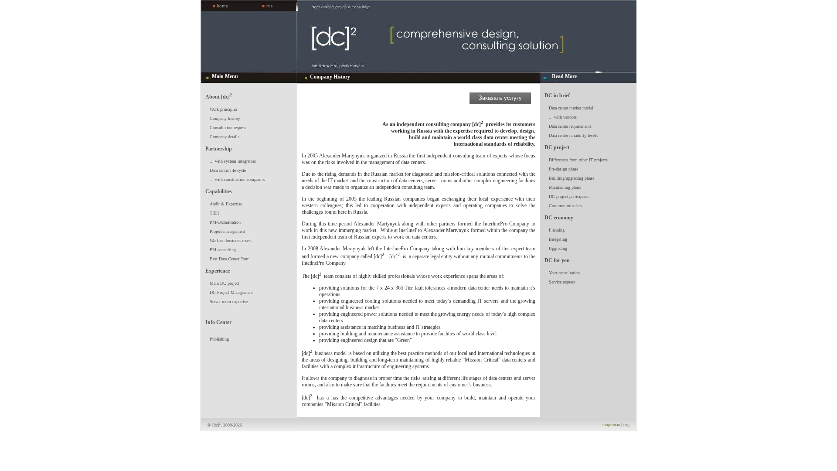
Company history (225, 118)
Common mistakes (565, 205)
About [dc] (218, 96)
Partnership (218, 149)
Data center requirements (570, 126)
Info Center (218, 322)
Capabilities (218, 191)
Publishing (219, 339)
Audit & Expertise (226, 203)
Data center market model (571, 108)
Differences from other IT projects (578, 159)
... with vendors (563, 117)
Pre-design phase (563, 169)
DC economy (558, 218)
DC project (556, 147)
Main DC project (224, 283)
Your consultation (564, 272)
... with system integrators (233, 161)
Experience (217, 271)
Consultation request (228, 127)
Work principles (223, 109)
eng (626, 424)
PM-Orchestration (225, 222)
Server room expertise (229, 301)
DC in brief (557, 95)
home (222, 5)
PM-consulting (223, 249)
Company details (224, 136)
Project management (227, 231)
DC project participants (569, 196)
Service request (562, 282)
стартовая (611, 424)
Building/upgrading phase (571, 178)
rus (269, 5)
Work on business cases (230, 240)
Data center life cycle (228, 170)
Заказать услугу (500, 98)
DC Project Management (231, 292)
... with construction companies (237, 179)
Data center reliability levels (573, 135)
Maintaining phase (565, 187)
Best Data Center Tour (229, 258)
